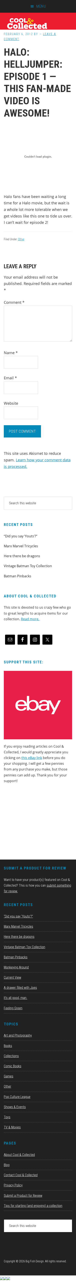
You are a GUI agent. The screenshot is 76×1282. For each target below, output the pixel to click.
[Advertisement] (35, 822)
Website (11, 403)
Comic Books (12, 1066)
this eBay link (31, 757)
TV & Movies (12, 1127)
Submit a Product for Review (23, 1196)
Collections (11, 1056)
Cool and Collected (38, 23)
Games (8, 1076)
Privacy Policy (13, 1185)
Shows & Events (15, 1107)
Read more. (30, 619)
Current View (12, 977)
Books (8, 1046)
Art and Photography (18, 1035)
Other (21, 239)
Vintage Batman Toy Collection (28, 566)
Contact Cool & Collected (21, 1175)
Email (10, 377)
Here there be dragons (22, 556)
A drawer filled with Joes (20, 988)
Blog (7, 1165)
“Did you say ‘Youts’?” (20, 536)
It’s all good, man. (15, 998)
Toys (7, 1117)
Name (11, 352)
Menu (41, 6)
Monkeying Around (16, 967)
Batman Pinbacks (17, 576)
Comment (14, 302)
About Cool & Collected (19, 1155)
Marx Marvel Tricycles (21, 546)
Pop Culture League (17, 1097)
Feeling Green (13, 1008)
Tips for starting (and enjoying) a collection (33, 1206)
